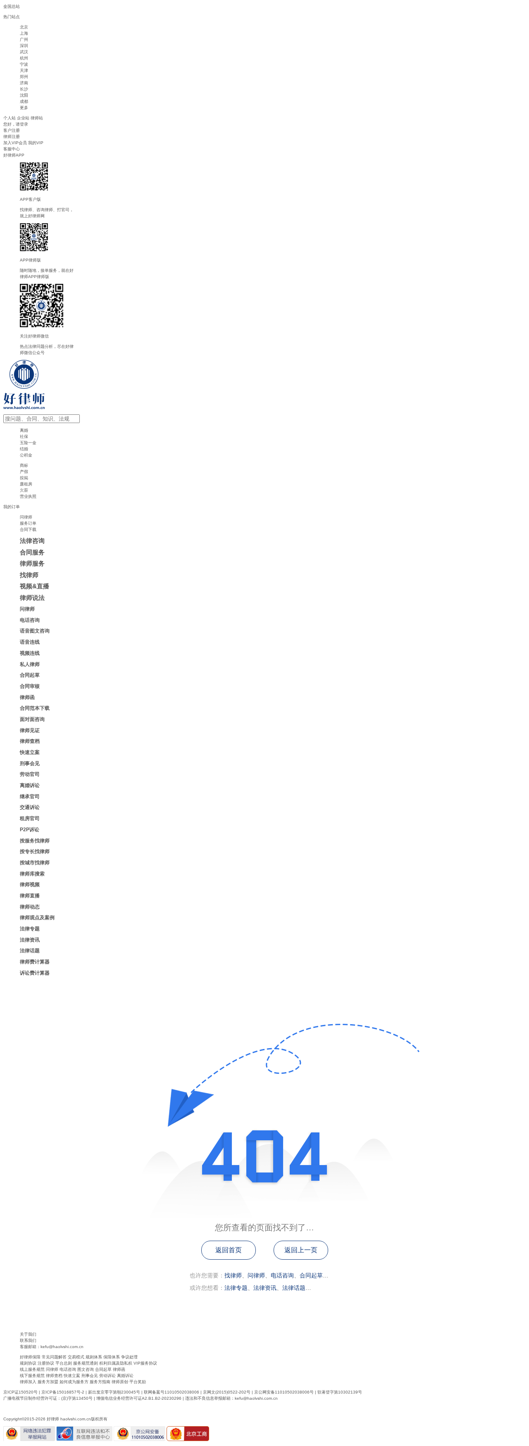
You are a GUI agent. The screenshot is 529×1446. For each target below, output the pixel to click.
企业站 (23, 118)
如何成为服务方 (74, 1381)
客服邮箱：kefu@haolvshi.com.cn (51, 1346)
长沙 (24, 89)
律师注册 (11, 136)
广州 (24, 39)
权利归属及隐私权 (115, 1363)
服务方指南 (100, 1381)
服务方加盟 (48, 1381)
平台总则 (63, 1363)
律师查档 (54, 1375)
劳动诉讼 (107, 1375)
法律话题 (293, 1287)
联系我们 (28, 1340)
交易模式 (76, 1357)
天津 (24, 70)
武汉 (24, 52)
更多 (24, 107)
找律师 (233, 1275)
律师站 (37, 118)
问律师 (256, 1275)
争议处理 (129, 1357)
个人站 (9, 118)
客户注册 (11, 130)
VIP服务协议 (145, 1363)
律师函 (119, 1369)
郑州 (24, 76)
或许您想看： (207, 1287)
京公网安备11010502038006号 (284, 1392)
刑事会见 (89, 1375)
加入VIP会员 (15, 142)
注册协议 (46, 1363)
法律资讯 (264, 1287)
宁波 (24, 64)
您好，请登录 (15, 124)
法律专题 (236, 1287)
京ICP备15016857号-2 (62, 1392)
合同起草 (311, 1275)
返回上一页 (300, 1249)
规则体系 (94, 1357)
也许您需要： (207, 1275)
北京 (24, 27)
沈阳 (24, 95)
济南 (24, 83)
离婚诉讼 (125, 1375)
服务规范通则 (85, 1363)
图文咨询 (85, 1369)
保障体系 (111, 1357)
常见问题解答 (54, 1357)
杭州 (24, 58)
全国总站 (11, 6)
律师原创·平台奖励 (129, 1381)
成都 (24, 101)
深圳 (24, 45)
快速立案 (72, 1375)
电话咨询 (282, 1275)
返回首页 (228, 1249)
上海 (24, 33)
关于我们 (28, 1334)
